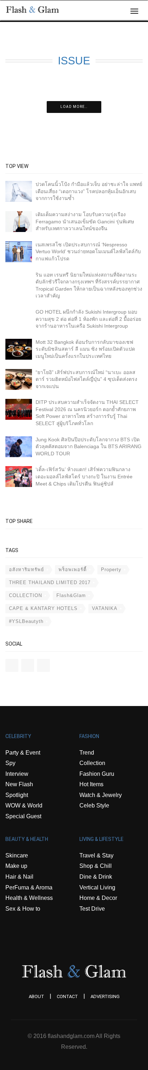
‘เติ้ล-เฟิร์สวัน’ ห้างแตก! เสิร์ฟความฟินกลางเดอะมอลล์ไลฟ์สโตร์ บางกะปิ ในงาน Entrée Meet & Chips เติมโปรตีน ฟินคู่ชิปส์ (84, 476)
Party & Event (22, 753)
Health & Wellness (29, 898)
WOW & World (23, 805)
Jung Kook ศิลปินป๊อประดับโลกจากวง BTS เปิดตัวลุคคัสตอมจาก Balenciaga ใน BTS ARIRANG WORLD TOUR (89, 446)
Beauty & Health (26, 839)
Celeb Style (94, 805)
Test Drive (92, 909)
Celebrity (18, 736)
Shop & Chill (95, 866)
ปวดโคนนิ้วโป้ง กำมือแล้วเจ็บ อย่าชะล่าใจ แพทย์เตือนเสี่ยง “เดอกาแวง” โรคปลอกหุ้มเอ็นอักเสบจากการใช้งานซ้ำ (89, 191)
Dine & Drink (95, 877)
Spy (10, 763)
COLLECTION (25, 595)
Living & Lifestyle (101, 839)
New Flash (19, 784)
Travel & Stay (96, 855)
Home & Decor (98, 898)
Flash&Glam (71, 595)
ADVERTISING (105, 996)
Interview (16, 774)
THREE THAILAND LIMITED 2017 (50, 582)
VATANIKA (104, 608)
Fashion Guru (96, 774)
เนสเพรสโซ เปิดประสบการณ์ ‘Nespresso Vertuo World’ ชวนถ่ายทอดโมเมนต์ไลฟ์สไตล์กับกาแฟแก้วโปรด (88, 251)
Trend (86, 753)
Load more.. (74, 107)
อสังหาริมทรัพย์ (26, 569)
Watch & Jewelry (100, 795)
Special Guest (23, 816)
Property (111, 569)
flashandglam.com (71, 1036)
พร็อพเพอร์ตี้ (73, 569)
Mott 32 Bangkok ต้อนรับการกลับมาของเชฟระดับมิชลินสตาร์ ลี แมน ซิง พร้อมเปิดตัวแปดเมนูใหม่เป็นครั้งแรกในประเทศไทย (85, 349)
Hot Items (91, 784)
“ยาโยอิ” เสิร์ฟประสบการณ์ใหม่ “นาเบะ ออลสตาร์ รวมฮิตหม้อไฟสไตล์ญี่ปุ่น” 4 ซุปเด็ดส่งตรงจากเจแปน (86, 379)
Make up (16, 866)
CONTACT (67, 996)
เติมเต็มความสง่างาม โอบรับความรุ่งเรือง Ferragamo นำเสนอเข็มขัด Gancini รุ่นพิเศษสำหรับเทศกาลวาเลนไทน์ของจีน (85, 221)
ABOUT (36, 996)
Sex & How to (22, 909)
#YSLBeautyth (26, 621)
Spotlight (16, 795)
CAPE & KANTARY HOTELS (43, 608)
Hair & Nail (19, 877)
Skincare (16, 855)
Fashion (89, 736)
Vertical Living (97, 887)
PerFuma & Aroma (28, 887)
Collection (92, 763)
